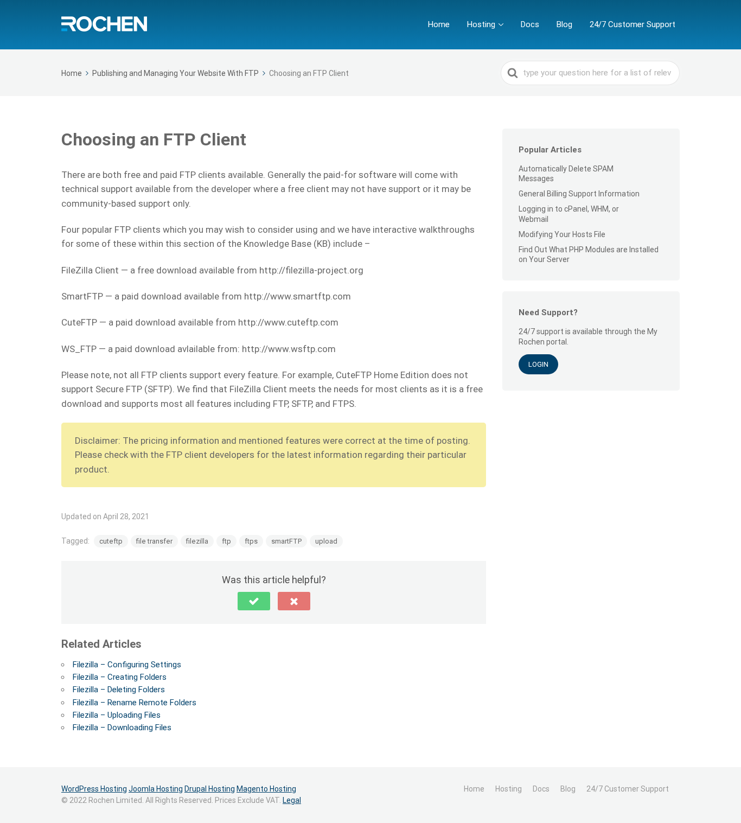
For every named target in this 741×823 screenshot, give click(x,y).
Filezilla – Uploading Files (117, 715)
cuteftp (111, 541)
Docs (530, 24)
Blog (564, 24)
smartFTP (286, 541)
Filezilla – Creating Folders (120, 677)
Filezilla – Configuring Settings (127, 664)
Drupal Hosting (209, 788)
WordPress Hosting (94, 788)
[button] (254, 601)
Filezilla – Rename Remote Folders (134, 702)
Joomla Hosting (156, 788)
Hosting (481, 24)
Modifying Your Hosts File (562, 234)
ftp (226, 541)
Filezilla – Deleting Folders (119, 689)
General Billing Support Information (579, 193)
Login (538, 364)
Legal (292, 800)
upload (326, 541)
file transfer (154, 541)
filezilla (197, 541)
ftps (251, 541)
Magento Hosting (266, 788)
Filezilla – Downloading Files (122, 727)
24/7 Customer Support (632, 24)
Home (439, 24)
